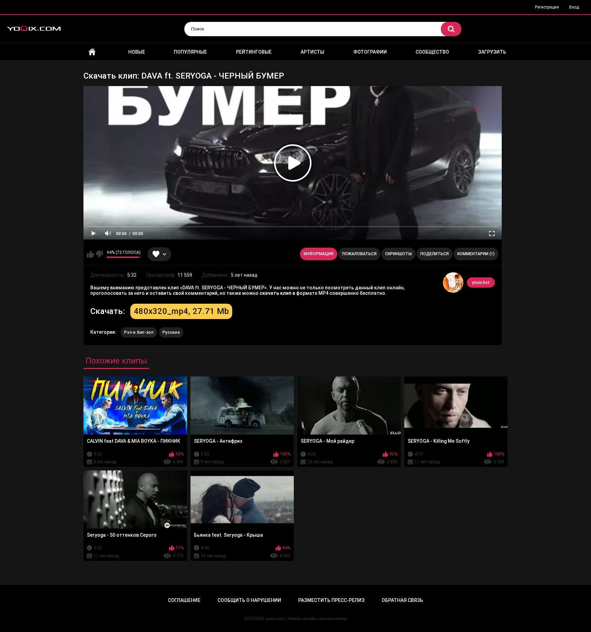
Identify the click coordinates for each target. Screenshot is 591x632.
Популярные (190, 52)
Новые (136, 52)
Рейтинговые (254, 52)
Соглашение (184, 600)
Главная (92, 52)
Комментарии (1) (476, 253)
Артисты (312, 52)
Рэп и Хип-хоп (139, 332)
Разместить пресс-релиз (331, 600)
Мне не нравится (99, 254)
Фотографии (370, 52)
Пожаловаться (359, 253)
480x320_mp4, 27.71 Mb (181, 311)
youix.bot (481, 282)
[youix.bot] (453, 282)
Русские (171, 332)
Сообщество (432, 52)
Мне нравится (90, 254)
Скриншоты (398, 253)
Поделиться (434, 253)
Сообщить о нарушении (249, 600)
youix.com (275, 618)
